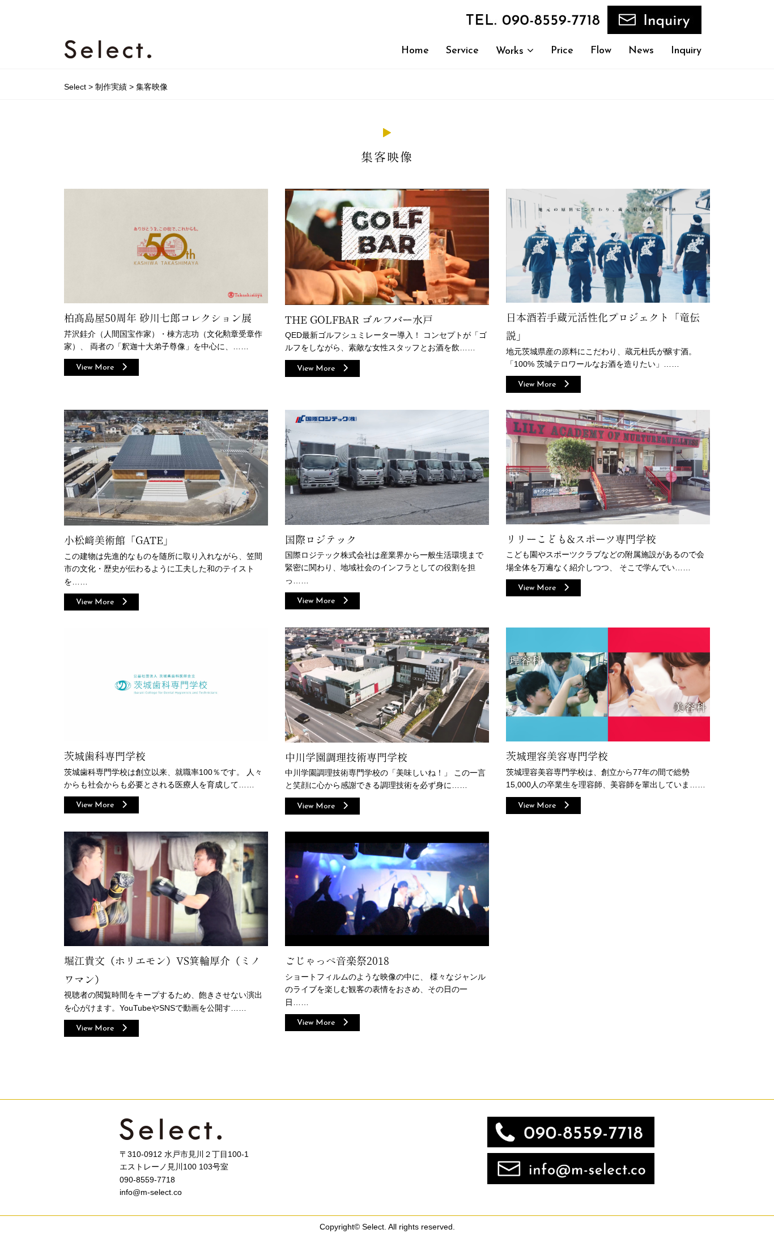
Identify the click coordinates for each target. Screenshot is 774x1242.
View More (99, 367)
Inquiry (686, 51)
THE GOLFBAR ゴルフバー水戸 (359, 320)
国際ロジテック (320, 540)
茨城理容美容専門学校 (557, 756)
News (641, 51)
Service (462, 51)
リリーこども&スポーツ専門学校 (581, 539)
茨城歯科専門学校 (105, 756)
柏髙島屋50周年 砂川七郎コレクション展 (158, 318)
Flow (600, 51)
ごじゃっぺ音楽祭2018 (337, 961)
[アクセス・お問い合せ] (570, 1168)
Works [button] (511, 51)
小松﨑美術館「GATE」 (118, 540)
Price (562, 51)
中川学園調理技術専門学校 (346, 757)
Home (415, 51)
